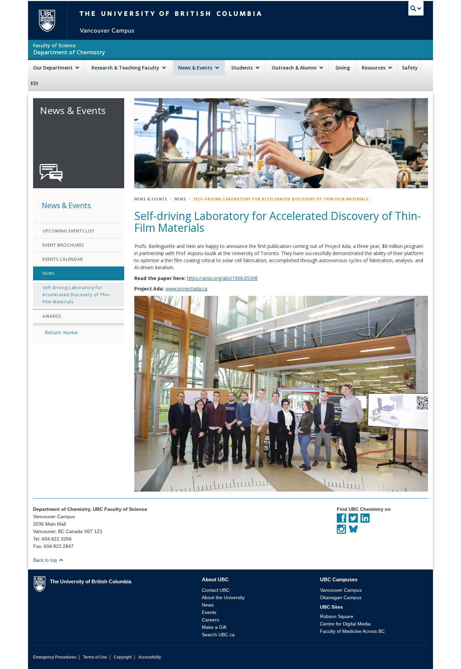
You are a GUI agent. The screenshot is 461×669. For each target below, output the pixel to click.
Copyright (123, 657)
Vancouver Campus (341, 590)
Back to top (45, 560)
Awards (52, 316)
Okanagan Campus (340, 597)
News (49, 273)
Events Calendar (63, 259)
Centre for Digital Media (345, 623)
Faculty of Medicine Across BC (352, 631)
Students (242, 67)
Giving (342, 67)
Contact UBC (215, 590)
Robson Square (336, 616)
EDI (34, 83)
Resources (374, 67)
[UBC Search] (416, 8)
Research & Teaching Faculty (126, 67)
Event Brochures (63, 245)
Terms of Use (95, 657)
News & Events (196, 67)
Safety (410, 67)
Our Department (53, 67)
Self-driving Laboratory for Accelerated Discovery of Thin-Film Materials (77, 295)
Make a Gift (214, 627)
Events (209, 612)
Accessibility (149, 657)
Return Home (61, 332)
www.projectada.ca (186, 288)
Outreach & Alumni (295, 67)
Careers (210, 619)
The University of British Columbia (46, 20)
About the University (223, 597)
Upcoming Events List (68, 231)
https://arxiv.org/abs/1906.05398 (222, 278)
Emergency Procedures (54, 657)
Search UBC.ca (218, 634)
